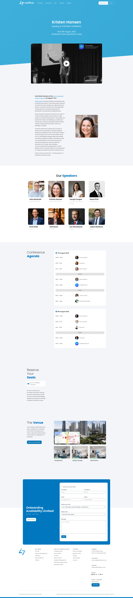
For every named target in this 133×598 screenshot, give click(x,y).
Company (61, 3)
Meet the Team (77, 553)
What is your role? (65, 504)
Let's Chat (95, 585)
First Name (64, 489)
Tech (55, 3)
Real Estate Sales (58, 564)
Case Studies (57, 553)
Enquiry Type (64, 511)
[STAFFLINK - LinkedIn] (92, 574)
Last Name (87, 489)
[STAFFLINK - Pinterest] (100, 574)
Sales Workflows (39, 558)
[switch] (29, 383)
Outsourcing (48, 3)
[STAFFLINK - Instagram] (96, 574)
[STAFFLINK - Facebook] (94, 574)
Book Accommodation (34, 442)
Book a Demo (103, 3)
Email (63, 497)
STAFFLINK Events (58, 551)
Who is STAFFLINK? (77, 551)
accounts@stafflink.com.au (99, 560)
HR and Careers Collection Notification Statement (86, 594)
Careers (75, 555)
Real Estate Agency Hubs (60, 562)
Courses (56, 555)
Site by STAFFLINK (38, 594)
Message (63, 519)
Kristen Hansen (39, 101)
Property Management (60, 560)
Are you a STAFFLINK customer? (35, 383)
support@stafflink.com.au (98, 567)
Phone (86, 497)
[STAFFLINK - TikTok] (98, 574)
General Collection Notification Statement (105, 594)
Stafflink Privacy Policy (61, 594)
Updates (69, 3)
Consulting (39, 3)
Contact (75, 560)
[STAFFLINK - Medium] (102, 574)
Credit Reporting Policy (71, 594)
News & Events (58, 558)
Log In (110, 3)
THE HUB (37, 551)
